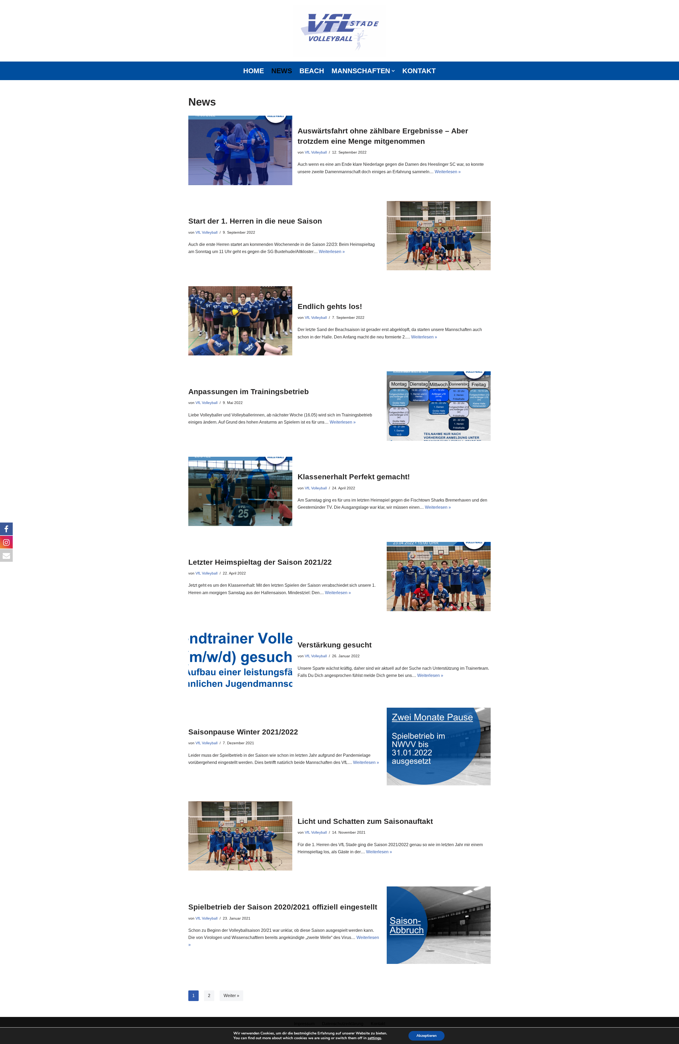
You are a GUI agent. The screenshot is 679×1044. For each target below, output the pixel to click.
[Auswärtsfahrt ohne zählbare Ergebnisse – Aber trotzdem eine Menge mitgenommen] (240, 150)
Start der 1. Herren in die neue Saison (255, 221)
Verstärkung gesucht (335, 645)
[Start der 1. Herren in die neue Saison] (439, 235)
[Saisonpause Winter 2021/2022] (439, 746)
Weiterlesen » (448, 171)
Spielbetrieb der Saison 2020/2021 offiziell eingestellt (282, 907)
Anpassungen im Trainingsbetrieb (248, 392)
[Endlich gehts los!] (240, 320)
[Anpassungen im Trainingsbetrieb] (439, 406)
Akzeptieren (426, 1035)
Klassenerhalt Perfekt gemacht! (354, 477)
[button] (393, 71)
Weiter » (231, 995)
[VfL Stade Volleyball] (339, 31)
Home (253, 71)
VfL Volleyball (316, 152)
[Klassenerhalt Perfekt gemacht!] (240, 491)
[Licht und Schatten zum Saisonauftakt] (240, 836)
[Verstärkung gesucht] (240, 659)
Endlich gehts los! (330, 306)
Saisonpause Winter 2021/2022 (243, 732)
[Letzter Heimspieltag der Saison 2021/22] (439, 576)
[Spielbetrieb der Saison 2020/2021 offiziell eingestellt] (439, 925)
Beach (311, 71)
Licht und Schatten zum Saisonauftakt (365, 821)
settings (374, 1038)
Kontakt (419, 71)
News (281, 71)
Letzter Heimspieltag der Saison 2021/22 (260, 562)
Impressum (304, 1023)
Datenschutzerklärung (342, 1023)
